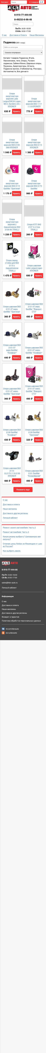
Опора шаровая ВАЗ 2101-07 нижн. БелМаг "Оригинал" (12, 391)
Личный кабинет (10, 517)
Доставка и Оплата (18, 35)
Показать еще (23, 489)
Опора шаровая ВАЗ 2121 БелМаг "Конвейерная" (34, 473)
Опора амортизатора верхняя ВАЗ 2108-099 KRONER (12, 143)
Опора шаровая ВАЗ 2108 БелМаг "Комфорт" (12, 432)
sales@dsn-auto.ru (10, 582)
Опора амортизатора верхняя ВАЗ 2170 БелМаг (34, 184)
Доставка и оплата (11, 504)
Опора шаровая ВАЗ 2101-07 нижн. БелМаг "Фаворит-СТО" (34, 390)
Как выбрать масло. (12, 550)
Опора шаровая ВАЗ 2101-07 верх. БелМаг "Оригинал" (12, 309)
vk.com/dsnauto (12, 628)
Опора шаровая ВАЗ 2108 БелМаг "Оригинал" (34, 432)
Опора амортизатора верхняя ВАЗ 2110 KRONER (34, 143)
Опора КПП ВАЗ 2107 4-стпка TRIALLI (34, 227)
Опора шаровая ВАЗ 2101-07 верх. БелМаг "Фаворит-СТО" (34, 308)
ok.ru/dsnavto (11, 632)
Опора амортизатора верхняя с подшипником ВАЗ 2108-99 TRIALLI (12, 224)
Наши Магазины (37, 35)
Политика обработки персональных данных (21, 620)
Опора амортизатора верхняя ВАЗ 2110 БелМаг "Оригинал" (12, 184)
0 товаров (36, 2)
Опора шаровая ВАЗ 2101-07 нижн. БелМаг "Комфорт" (34, 350)
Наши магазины (10, 508)
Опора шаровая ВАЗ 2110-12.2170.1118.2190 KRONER (12, 472)
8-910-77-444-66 (23, 14)
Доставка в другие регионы (15, 513)
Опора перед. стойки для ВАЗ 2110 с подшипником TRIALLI (12, 265)
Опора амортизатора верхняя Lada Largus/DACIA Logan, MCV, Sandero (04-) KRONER (12, 100)
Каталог (4, 2)
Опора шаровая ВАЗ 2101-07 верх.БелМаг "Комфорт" (12, 349)
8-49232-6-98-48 (23, 19)
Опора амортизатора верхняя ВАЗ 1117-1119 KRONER (34, 102)
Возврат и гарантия (10, 616)
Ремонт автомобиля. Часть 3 (16, 532)
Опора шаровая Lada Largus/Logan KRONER (34, 268)
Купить (16, 111)
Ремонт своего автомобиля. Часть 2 (19, 527)
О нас (4, 35)
